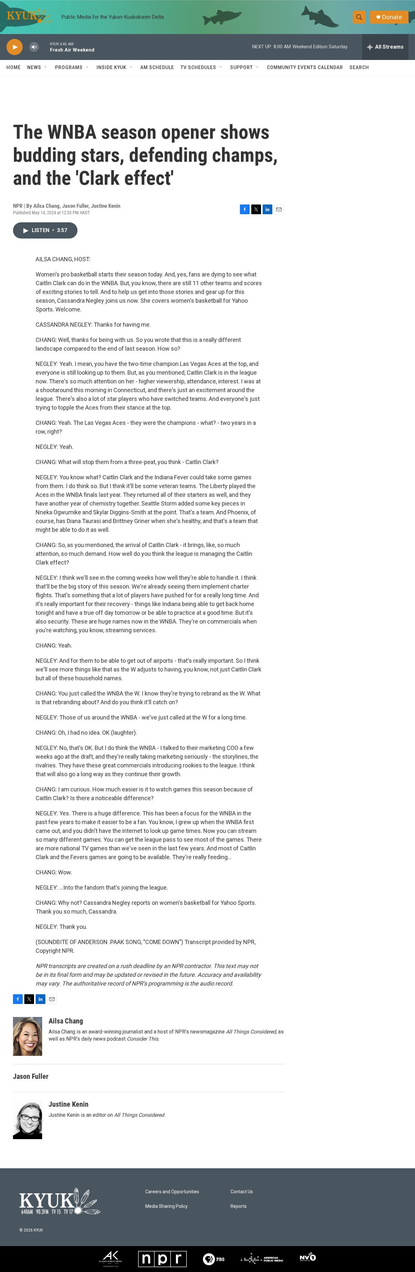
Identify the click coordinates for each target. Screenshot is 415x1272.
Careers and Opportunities (172, 1191)
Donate (392, 17)
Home (13, 67)
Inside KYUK (111, 67)
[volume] (34, 47)
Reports (239, 1206)
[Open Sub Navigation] (46, 67)
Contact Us (242, 1191)
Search (359, 67)
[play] (14, 47)
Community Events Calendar (305, 67)
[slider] (44, 46)
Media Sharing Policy (166, 1206)
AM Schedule (157, 67)
